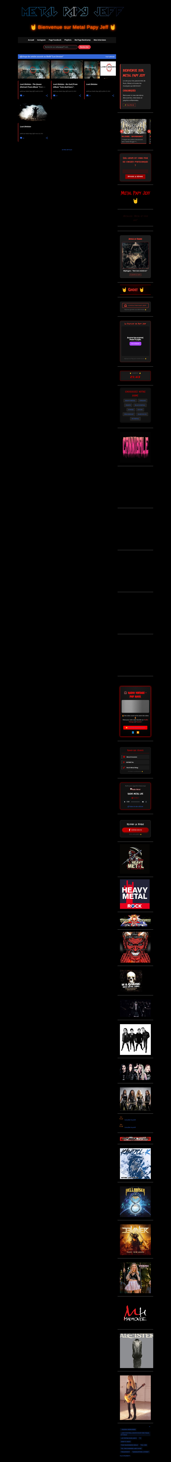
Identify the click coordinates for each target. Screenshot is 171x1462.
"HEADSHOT (125, 1452)
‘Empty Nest (126, 1442)
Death (128, 405)
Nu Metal (135, 419)
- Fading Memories (128, 1429)
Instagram (41, 40)
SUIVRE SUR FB (136, 830)
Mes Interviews (100, 40)
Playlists (67, 40)
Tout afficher (109, 56)
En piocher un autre (135, 274)
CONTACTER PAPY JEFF (137, 305)
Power (130, 410)
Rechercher (84, 47)
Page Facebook (55, 40)
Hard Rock (142, 414)
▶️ (138, 732)
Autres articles (67, 149)
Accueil (31, 40)
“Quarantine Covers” (140, 1452)
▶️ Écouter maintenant (135, 728)
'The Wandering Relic (129, 1445)
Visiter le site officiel (136, 806)
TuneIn (138, 722)
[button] (47, 95)
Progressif (129, 414)
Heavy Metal (130, 400)
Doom (140, 410)
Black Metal (140, 405)
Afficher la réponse (135, 176)
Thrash (142, 400)
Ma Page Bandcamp (83, 40)
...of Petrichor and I (129, 1438)
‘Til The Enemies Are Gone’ (131, 1448)
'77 (140, 1438)
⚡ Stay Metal (129, 105)
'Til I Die (143, 1445)
